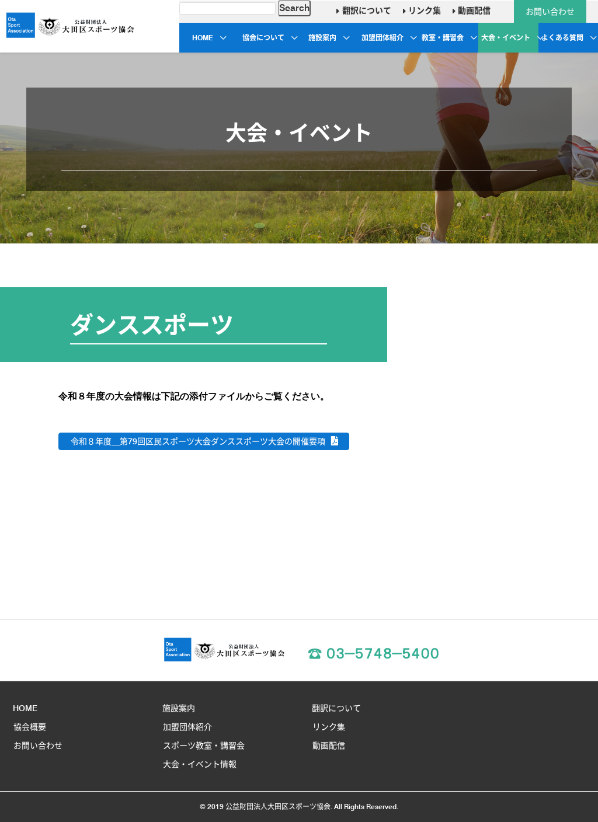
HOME (202, 37)
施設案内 (322, 37)
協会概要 (29, 727)
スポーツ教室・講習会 (204, 745)
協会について (263, 37)
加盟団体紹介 (382, 37)
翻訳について (365, 10)
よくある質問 (562, 37)
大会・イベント (505, 37)
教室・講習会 (443, 37)
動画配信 (473, 10)
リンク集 (423, 10)
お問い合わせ (550, 11)
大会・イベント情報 (200, 764)
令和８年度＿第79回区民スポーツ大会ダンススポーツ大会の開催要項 (198, 441)
